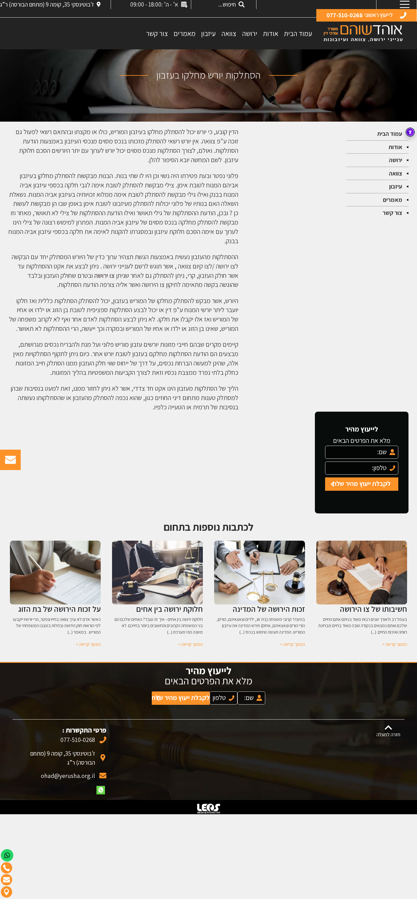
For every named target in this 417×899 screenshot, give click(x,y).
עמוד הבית (298, 33)
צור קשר (157, 33)
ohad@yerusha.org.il (68, 770)
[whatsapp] (100, 784)
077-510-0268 (77, 734)
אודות (270, 33)
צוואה (228, 33)
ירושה (249, 33)
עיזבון (208, 33)
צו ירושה (104, 275)
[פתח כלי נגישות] (410, 132)
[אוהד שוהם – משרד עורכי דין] (363, 33)
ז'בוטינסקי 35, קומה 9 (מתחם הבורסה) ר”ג (47, 4)
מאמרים (184, 33)
